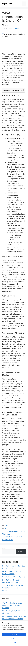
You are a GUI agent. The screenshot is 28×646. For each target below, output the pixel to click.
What (7, 526)
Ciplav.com (7, 4)
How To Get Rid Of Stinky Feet (13, 577)
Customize (14, 638)
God (6, 528)
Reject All (14, 642)
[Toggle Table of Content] (21, 90)
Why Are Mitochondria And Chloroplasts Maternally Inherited (12, 605)
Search (4, 548)
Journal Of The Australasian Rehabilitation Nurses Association (12, 588)
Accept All (14, 634)
